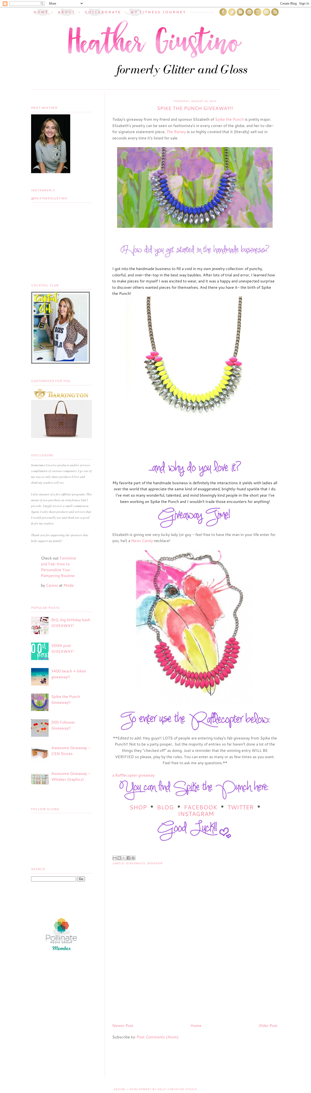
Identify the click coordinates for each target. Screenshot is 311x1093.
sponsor (155, 863)
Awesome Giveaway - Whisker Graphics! (70, 776)
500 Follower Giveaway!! (63, 725)
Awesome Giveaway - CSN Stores (70, 750)
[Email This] (114, 858)
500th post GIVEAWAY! (62, 648)
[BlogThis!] (119, 858)
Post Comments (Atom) (158, 1037)
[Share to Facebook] (128, 858)
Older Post (268, 1025)
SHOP (139, 807)
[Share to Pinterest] (133, 858)
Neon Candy (142, 540)
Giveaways (135, 863)
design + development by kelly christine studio (155, 1089)
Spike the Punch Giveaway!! (65, 699)
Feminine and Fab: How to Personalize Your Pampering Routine (58, 566)
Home (195, 1025)
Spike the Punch (229, 119)
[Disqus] (194, 956)
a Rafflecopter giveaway (133, 775)
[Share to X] (123, 858)
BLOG (165, 807)
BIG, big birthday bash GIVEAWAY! (70, 622)
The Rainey (176, 131)
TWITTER (240, 807)
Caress (52, 585)
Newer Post (122, 1025)
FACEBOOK (200, 807)
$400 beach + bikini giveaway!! (68, 673)
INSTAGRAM (196, 814)
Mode (68, 585)
